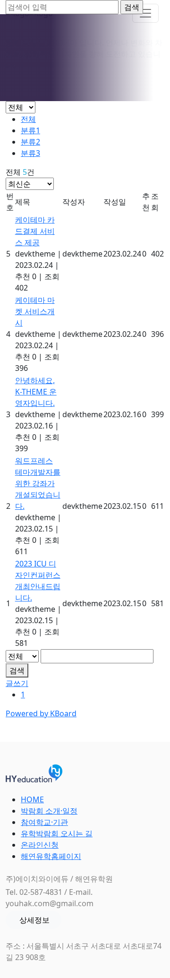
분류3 (30, 153)
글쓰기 (17, 683)
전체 (28, 119)
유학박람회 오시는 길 (57, 833)
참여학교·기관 (44, 822)
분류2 (30, 142)
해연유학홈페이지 (51, 856)
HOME (32, 799)
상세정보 (34, 920)
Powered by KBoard (41, 713)
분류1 (30, 130)
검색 (17, 670)
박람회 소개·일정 (49, 811)
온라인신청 (40, 845)
